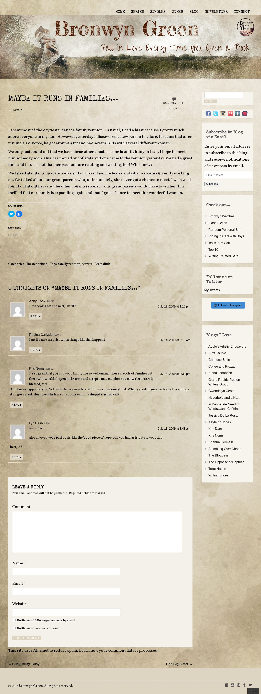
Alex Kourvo (217, 353)
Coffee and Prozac (221, 366)
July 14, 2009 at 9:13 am (174, 340)
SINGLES (158, 12)
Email (18, 584)
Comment (21, 507)
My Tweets (212, 290)
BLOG (193, 12)
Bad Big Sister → (179, 664)
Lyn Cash (36, 423)
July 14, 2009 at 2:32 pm (174, 373)
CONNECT (242, 12)
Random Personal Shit (224, 229)
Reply (35, 316)
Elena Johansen (220, 373)
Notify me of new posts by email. (39, 628)
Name (19, 563)
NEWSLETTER (216, 12)
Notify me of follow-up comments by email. (46, 620)
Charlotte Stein (219, 359)
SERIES (137, 12)
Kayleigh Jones (219, 422)
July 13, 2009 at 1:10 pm (174, 306)
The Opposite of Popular (226, 462)
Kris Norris (36, 368)
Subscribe (212, 183)
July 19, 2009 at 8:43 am (174, 428)
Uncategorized (36, 264)
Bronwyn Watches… (223, 216)
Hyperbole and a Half (223, 397)
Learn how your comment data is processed (118, 650)
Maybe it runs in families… (63, 99)
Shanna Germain (220, 442)
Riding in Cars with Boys (226, 236)
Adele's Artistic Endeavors (227, 346)
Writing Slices (218, 475)
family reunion (69, 264)
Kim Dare (215, 428)
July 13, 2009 (173, 109)
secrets (87, 264)
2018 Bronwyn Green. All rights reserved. (42, 686)
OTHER (177, 12)
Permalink (102, 264)
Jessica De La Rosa (223, 415)
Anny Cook (37, 301)
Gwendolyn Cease (221, 391)
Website (19, 604)
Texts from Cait (219, 243)
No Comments (173, 103)
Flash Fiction (217, 223)
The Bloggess (218, 455)
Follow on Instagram (230, 305)
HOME (120, 12)
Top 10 (213, 249)
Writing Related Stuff (223, 256)
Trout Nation (217, 469)
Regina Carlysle (41, 334)
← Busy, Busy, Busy (24, 664)
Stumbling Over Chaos (224, 449)
